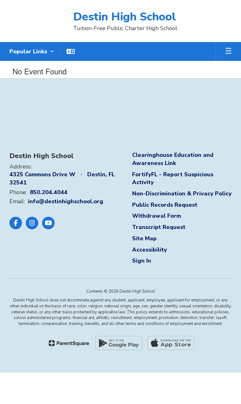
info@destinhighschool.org (65, 201)
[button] (31, 51)
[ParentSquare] (69, 343)
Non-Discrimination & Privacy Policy (182, 193)
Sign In (141, 260)
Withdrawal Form (156, 216)
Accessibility (149, 249)
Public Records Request (164, 205)
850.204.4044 (48, 192)
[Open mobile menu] (228, 51)
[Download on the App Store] (170, 343)
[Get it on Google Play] (118, 343)
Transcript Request (158, 227)
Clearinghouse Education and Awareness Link (172, 159)
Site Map (144, 238)
